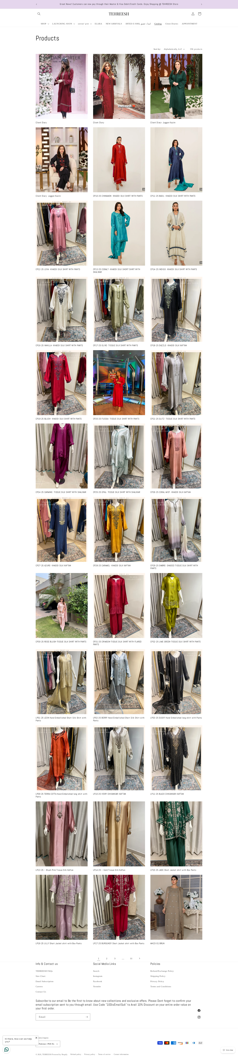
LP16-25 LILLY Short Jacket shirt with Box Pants (59, 943)
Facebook (97, 981)
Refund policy (76, 1054)
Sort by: (157, 49)
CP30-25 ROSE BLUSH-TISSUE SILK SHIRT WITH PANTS (61, 641)
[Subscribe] (86, 1017)
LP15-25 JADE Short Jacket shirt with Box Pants (173, 870)
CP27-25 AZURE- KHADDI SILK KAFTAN (53, 565)
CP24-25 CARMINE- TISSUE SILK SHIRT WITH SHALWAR (61, 492)
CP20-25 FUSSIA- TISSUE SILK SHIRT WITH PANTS (116, 419)
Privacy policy (89, 1054)
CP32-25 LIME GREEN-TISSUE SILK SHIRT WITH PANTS (175, 641)
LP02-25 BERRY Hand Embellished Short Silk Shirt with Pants (118, 719)
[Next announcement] (202, 4)
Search (96, 971)
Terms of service (104, 1054)
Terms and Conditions (160, 986)
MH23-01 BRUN (157, 943)
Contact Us (41, 991)
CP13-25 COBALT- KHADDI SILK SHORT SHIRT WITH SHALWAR (116, 270)
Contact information (121, 1054)
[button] (39, 13)
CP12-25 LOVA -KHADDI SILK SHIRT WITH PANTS (58, 269)
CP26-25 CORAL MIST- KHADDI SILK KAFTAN (170, 492)
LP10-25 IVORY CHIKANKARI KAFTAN (109, 794)
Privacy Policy (157, 981)
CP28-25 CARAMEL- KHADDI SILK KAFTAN (112, 565)
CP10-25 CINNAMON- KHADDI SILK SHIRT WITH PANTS (118, 196)
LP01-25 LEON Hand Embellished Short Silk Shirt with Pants (61, 719)
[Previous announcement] (36, 4)
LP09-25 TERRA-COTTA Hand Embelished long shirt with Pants (61, 795)
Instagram (97, 976)
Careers (39, 986)
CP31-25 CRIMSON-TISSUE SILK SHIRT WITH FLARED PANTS (117, 643)
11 (131, 958)
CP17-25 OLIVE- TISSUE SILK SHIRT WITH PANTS (115, 345)
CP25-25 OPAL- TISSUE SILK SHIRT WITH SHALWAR (116, 492)
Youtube (97, 986)
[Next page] (139, 958)
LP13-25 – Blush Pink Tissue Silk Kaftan (54, 870)
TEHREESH (47, 1054)
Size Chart (40, 976)
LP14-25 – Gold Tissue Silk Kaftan (109, 870)
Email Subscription (45, 981)
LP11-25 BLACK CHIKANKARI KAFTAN (167, 794)
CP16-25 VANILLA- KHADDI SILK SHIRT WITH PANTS (59, 345)
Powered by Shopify (59, 1054)
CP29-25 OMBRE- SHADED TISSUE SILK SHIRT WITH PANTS (174, 567)
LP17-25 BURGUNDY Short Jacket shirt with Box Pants (118, 943)
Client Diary (41, 122)
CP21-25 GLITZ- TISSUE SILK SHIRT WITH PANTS (172, 419)
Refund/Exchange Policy (162, 971)
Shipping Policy (157, 976)
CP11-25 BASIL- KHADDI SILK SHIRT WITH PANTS (172, 196)
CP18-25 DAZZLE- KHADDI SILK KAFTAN (168, 345)
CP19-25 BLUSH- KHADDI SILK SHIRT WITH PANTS (59, 419)
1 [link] (98, 958)
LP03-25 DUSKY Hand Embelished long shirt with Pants (176, 718)
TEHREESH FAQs (44, 971)
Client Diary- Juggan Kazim (162, 122)
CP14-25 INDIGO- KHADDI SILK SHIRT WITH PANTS (173, 269)
